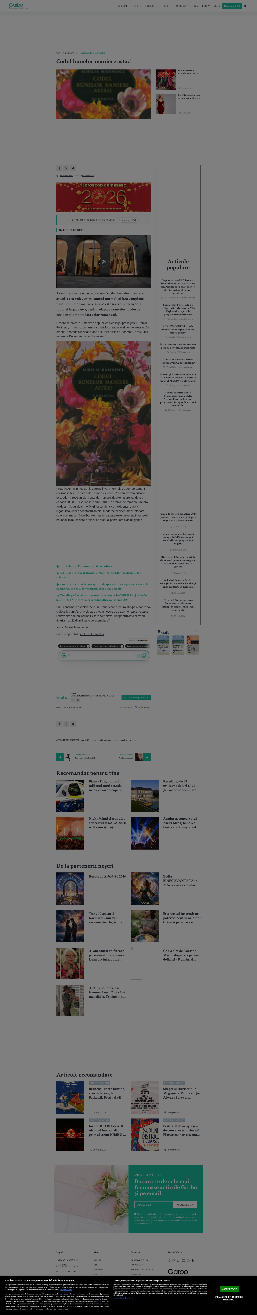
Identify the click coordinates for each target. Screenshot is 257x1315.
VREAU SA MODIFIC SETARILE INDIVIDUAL (229, 1298)
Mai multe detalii (66, 1290)
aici (97, 1301)
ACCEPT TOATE (229, 1289)
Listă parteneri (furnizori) (123, 1298)
